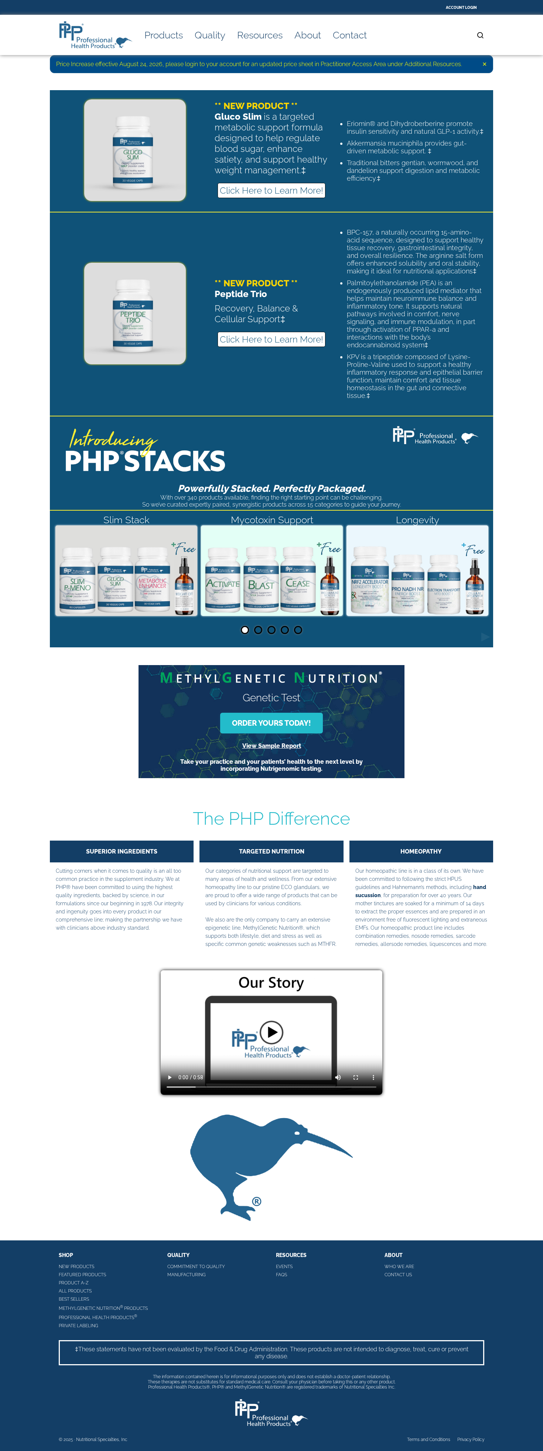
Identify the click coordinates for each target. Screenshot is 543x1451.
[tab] (245, 630)
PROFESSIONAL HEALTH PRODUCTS (98, 1317)
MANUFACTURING (186, 1274)
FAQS (281, 1274)
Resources (260, 35)
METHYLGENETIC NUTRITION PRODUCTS (103, 1308)
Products (163, 35)
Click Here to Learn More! (271, 190)
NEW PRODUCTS (76, 1266)
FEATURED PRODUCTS (82, 1274)
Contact (350, 35)
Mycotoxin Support (272, 519)
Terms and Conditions (428, 1439)
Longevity (417, 519)
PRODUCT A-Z (74, 1282)
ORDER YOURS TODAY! (271, 723)
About (307, 35)
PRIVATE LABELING (78, 1325)
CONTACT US (398, 1274)
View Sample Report (271, 745)
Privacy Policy (470, 1439)
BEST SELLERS (74, 1299)
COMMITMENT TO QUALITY (196, 1266)
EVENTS (284, 1266)
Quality (210, 35)
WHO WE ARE (399, 1266)
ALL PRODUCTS (75, 1291)
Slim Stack (126, 519)
